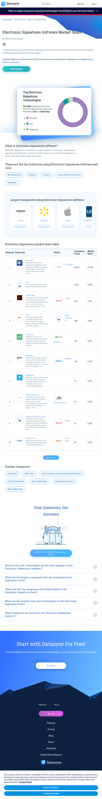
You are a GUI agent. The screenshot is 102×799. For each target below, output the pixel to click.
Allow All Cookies (51, 787)
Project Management (16, 481)
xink (27, 282)
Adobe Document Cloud (35, 416)
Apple (17, 62)
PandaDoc (30, 334)
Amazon (90, 59)
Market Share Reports (51, 754)
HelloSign (30, 375)
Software (32, 175)
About (51, 741)
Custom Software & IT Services (69, 175)
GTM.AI (67, 10)
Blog (51, 735)
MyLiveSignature (32, 394)
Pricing (51, 729)
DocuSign (30, 260)
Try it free (51, 665)
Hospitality (12, 182)
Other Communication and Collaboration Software (61, 473)
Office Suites (29, 473)
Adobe (67, 298)
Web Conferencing (15, 489)
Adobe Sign (30, 295)
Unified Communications (64, 481)
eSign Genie (30, 438)
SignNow (29, 355)
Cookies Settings (51, 793)
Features (51, 722)
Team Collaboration (39, 481)
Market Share (20, 19)
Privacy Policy (25, 782)
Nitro (28, 315)
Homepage (7, 19)
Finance (47, 175)
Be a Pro (51, 713)
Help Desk (51, 748)
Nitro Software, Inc (69, 317)
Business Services (14, 175)
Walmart (6, 62)
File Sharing (12, 473)
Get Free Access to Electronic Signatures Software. (51, 553)
